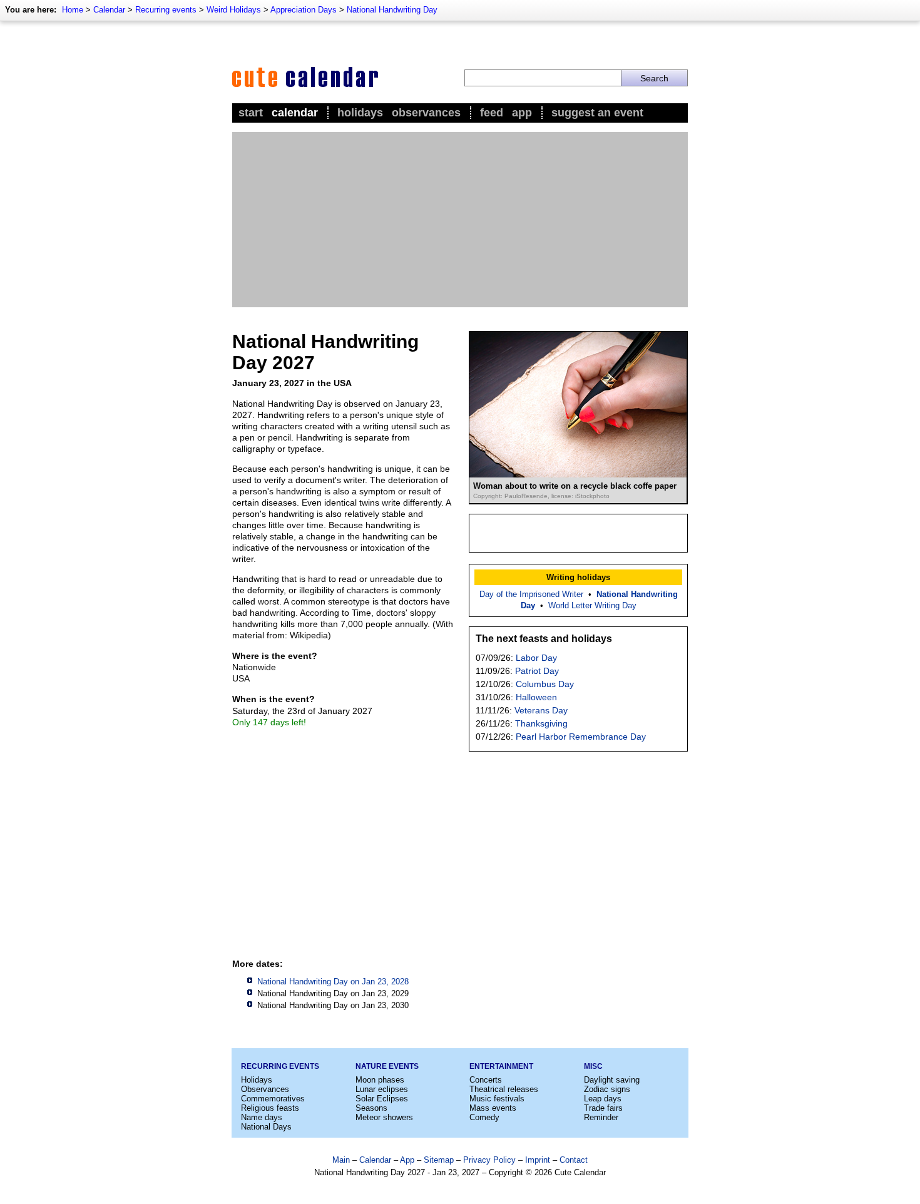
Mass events (492, 1108)
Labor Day (536, 658)
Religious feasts (270, 1108)
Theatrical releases (503, 1089)
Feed (491, 112)
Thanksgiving (541, 723)
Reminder (601, 1117)
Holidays (360, 112)
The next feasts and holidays (544, 638)
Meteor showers (384, 1117)
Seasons (371, 1108)
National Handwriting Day (392, 9)
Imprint (537, 1160)
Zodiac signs (607, 1089)
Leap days (602, 1098)
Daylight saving (612, 1079)
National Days (266, 1126)
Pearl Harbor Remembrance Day (581, 737)
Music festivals (496, 1098)
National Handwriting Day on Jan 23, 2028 (333, 981)
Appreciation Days (303, 9)
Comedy (484, 1117)
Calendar (109, 9)
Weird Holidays (234, 9)
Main (341, 1160)
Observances (426, 112)
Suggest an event (597, 112)
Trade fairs (603, 1108)
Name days (261, 1117)
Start (250, 112)
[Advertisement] (460, 219)
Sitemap (439, 1160)
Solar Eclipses (381, 1098)
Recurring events (166, 9)
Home (72, 9)
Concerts (485, 1079)
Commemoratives (273, 1098)
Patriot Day (537, 671)
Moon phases (379, 1079)
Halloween (536, 697)
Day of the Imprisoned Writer (531, 594)
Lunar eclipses (381, 1089)
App (522, 112)
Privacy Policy (489, 1160)
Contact (574, 1160)
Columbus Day (545, 684)
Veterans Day (541, 710)
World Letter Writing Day (592, 605)
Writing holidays (578, 577)
